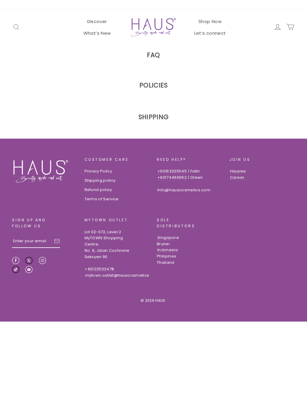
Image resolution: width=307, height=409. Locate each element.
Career (237, 177)
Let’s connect (210, 33)
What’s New (97, 33)
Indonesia (167, 250)
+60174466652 (172, 177)
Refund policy (98, 190)
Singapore (168, 237)
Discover (97, 21)
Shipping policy (100, 180)
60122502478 (101, 269)
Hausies (238, 171)
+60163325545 (172, 171)
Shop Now (210, 21)
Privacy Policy (98, 171)
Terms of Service (102, 199)
